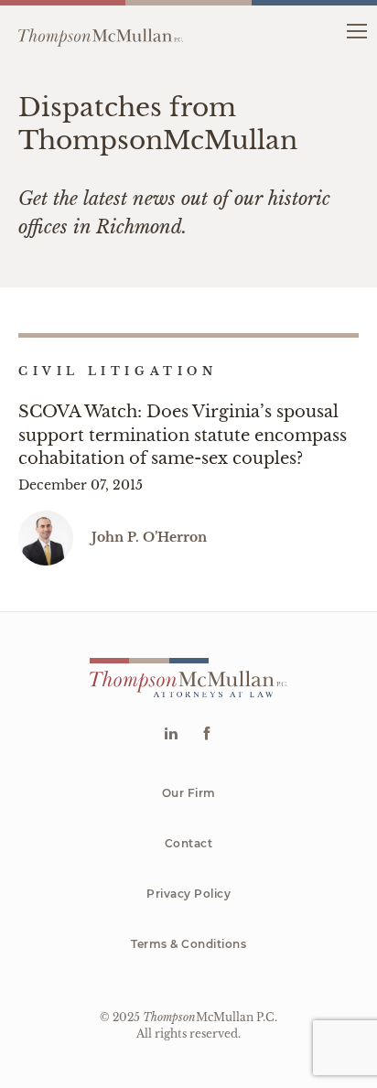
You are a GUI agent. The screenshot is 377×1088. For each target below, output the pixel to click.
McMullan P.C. (210, 1017)
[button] (356, 29)
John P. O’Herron (149, 537)
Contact (189, 843)
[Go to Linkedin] (170, 735)
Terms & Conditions (188, 944)
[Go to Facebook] (206, 735)
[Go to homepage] (100, 30)
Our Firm (189, 793)
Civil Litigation (118, 371)
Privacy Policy (188, 893)
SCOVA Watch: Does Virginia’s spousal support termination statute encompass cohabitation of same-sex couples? (182, 435)
